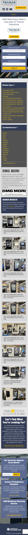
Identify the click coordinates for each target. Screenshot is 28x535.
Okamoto (5, 154)
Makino (5, 144)
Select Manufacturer (14, 61)
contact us (11, 206)
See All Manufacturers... (9, 163)
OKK (4, 156)
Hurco (4, 138)
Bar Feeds (5, 96)
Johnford (5, 140)
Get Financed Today (14, 515)
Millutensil (6, 148)
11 (18, 414)
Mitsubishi (6, 150)
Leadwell (5, 142)
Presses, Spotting (7, 119)
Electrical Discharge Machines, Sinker (13, 111)
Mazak (4, 146)
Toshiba (5, 160)
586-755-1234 (21, 7)
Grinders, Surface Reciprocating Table (13, 115)
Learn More (14, 37)
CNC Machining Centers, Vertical (12, 98)
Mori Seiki (5, 152)
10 (14, 414)
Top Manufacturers (9, 128)
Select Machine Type (14, 54)
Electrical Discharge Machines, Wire (13, 109)
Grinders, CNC (7, 113)
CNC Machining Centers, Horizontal (12, 100)
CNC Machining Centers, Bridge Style (13, 102)
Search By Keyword (14, 48)
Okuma (5, 158)
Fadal (4, 135)
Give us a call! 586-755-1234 (14, 446)
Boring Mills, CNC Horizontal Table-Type (14, 108)
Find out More (14, 495)
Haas (4, 136)
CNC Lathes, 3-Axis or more (11, 92)
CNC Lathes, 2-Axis (8, 90)
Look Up (14, 68)
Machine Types (8, 85)
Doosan (5, 133)
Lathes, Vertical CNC (8, 94)
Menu (14, 14)
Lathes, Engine (7, 117)
